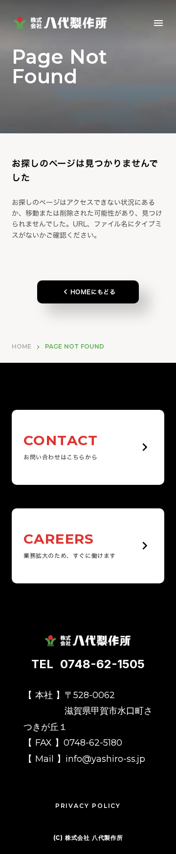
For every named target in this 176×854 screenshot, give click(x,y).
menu (158, 23)
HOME (21, 346)
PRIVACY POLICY (88, 805)
